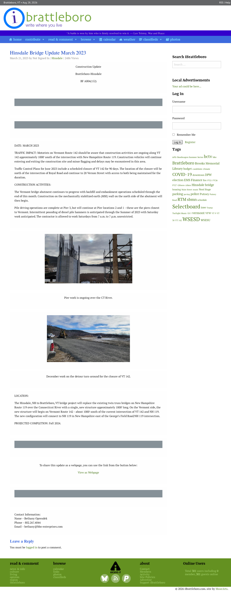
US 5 (189, 213)
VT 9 (214, 213)
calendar (109, 39)
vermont (198, 213)
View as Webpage (88, 472)
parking (177, 194)
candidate (197, 169)
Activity (145, 574)
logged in (31, 547)
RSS (221, 2)
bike (215, 157)
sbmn (192, 199)
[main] (88, 301)
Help (227, 2)
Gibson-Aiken (184, 185)
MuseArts (222, 589)
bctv (208, 156)
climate (206, 169)
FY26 (215, 180)
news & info (17, 569)
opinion (14, 577)
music (195, 189)
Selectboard (186, 206)
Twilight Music (179, 213)
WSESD (191, 219)
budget (187, 168)
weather (129, 39)
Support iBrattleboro (152, 582)
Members (145, 571)
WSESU (205, 220)
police (195, 194)
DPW (208, 175)
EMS (187, 180)
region (14, 579)
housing (176, 189)
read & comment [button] (60, 39)
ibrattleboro (17, 582)
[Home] (48, 18)
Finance (196, 180)
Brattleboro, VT (12, 2)
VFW (208, 213)
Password (178, 118)
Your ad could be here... (186, 86)
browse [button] (86, 39)
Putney (204, 194)
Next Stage (205, 189)
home (17, 39)
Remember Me (185, 135)
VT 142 (178, 220)
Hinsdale (57, 58)
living (13, 574)
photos (175, 39)
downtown (198, 175)
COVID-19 (182, 174)
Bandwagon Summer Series (190, 157)
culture (14, 571)
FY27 (174, 185)
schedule (202, 200)
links (56, 571)
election (177, 180)
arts (174, 157)
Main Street (187, 189)
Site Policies (147, 577)
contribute (32, 39)
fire (205, 180)
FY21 (209, 180)
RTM (182, 199)
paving (187, 194)
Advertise (146, 579)
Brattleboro (183, 163)
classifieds (150, 39)
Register (190, 142)
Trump (210, 207)
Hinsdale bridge (203, 185)
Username (178, 101)
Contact (145, 569)
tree (203, 207)
